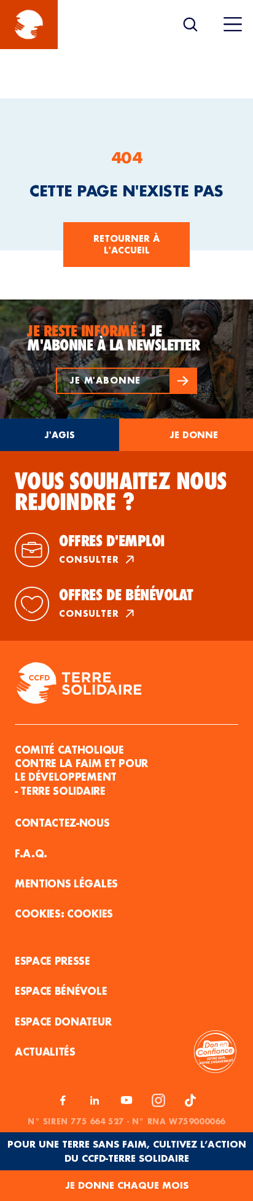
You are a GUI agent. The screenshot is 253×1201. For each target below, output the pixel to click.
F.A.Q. (31, 853)
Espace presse (52, 960)
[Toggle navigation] (232, 24)
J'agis (59, 435)
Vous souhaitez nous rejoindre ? (120, 491)
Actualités (45, 1051)
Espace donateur (63, 1021)
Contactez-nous (62, 822)
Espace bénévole (61, 990)
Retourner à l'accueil (126, 245)
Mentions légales (66, 883)
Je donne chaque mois (127, 1185)
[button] (126, 381)
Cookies (90, 913)
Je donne (193, 435)
